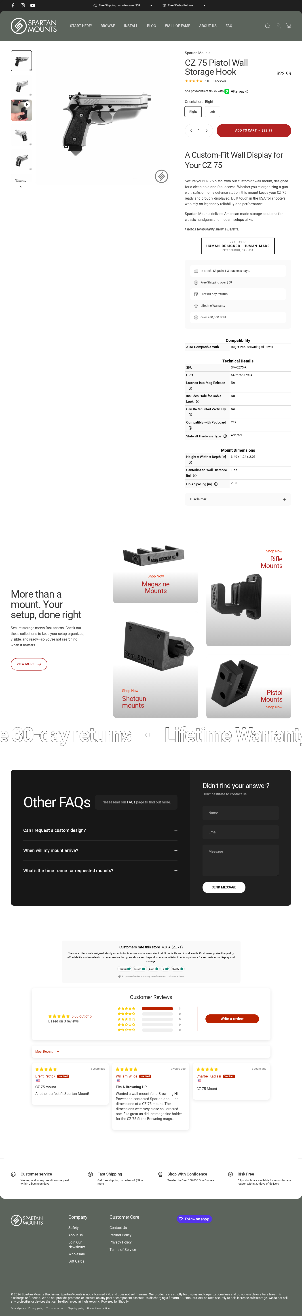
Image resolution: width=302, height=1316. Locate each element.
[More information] (190, 388)
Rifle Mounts (272, 562)
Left (212, 111)
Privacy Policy (121, 1242)
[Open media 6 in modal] (103, 117)
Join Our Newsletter (76, 1244)
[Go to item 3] (21, 135)
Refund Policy (120, 1235)
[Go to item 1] (21, 85)
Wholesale (76, 1254)
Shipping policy (76, 1308)
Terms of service (55, 1308)
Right (193, 111)
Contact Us (118, 1228)
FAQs (131, 802)
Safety (73, 1228)
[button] (127, 1008)
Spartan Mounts (197, 53)
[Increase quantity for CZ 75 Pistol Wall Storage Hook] (208, 130)
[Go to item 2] (21, 110)
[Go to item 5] (21, 184)
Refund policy (18, 1308)
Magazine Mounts (155, 587)
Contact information (98, 1308)
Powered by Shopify (115, 1301)
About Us (75, 1235)
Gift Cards (76, 1261)
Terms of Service (123, 1250)
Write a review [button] (232, 1018)
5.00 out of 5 (82, 1016)
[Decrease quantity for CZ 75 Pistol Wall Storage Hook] (190, 130)
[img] (46, 1069)
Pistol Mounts (272, 696)
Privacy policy (36, 1308)
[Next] (158, 125)
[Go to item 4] (21, 159)
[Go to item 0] (21, 60)
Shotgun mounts (134, 702)
